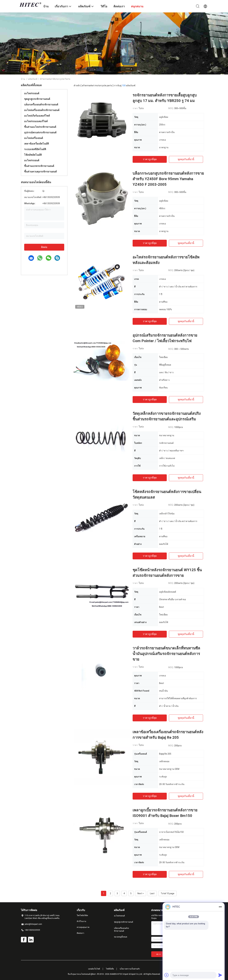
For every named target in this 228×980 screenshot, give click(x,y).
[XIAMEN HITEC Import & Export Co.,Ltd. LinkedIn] (31, 939)
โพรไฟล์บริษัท (82, 915)
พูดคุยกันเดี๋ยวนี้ (186, 159)
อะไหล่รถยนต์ (31, 93)
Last (152, 893)
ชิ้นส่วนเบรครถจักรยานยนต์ (39, 165)
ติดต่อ (44, 247)
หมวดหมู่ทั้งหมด (120, 937)
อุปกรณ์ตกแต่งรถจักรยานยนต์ (40, 132)
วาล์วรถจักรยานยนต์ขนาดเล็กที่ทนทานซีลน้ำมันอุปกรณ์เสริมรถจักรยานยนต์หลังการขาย (166, 653)
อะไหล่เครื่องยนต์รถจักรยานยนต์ (41, 110)
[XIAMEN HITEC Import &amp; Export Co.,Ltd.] (30, 4)
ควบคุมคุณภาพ (83, 927)
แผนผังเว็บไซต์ (94, 969)
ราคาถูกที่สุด (150, 159)
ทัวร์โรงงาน (81, 921)
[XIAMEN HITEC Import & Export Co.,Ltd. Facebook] (24, 939)
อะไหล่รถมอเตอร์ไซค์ (36, 121)
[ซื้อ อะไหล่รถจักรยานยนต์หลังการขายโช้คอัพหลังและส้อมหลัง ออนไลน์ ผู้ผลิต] (102, 282)
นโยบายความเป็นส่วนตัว (130, 969)
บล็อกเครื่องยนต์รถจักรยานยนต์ (41, 104)
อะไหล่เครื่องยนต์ (33, 138)
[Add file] (166, 975)
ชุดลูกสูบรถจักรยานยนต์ (37, 98)
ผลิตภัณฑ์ (32, 79)
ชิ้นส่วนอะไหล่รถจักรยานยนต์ (40, 126)
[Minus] (220, 907)
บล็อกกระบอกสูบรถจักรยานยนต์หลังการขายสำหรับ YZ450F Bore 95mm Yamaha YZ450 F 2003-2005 (168, 179)
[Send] (220, 975)
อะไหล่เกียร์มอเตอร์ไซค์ (37, 115)
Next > (140, 893)
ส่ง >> (158, 954)
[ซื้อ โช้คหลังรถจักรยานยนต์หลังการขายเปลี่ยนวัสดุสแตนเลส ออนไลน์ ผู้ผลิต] (102, 517)
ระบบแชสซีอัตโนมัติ (35, 149)
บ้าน (23, 79)
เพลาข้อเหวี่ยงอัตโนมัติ (36, 143)
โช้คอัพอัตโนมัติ (33, 154)
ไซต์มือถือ (110, 969)
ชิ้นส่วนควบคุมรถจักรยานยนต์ (40, 171)
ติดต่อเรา (80, 933)
